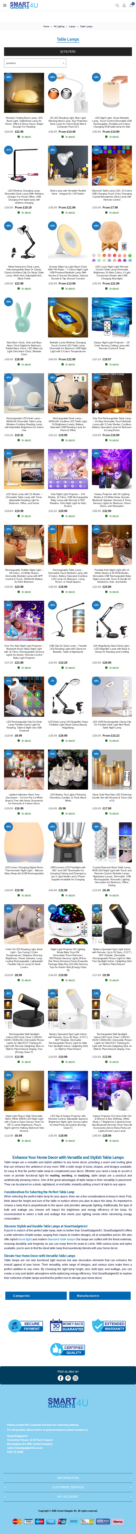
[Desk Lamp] (68, 166)
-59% (8, 301)
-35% (8, 754)
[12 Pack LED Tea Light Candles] (68, 770)
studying (83, 1175)
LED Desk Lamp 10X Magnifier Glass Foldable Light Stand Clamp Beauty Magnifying (68, 724)
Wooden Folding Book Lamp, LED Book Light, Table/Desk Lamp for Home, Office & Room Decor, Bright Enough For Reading (24, 122)
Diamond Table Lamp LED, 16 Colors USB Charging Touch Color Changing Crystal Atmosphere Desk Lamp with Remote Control (112, 195)
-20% (52, 826)
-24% (96, 529)
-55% (96, 754)
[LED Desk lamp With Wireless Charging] (24, 166)
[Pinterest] (68, 1378)
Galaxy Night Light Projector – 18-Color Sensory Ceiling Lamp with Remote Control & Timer (112, 345)
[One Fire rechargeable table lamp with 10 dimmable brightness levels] (112, 393)
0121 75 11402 (15, 1451)
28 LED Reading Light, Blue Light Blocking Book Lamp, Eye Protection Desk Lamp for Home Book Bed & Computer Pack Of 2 (68, 122)
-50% (96, 301)
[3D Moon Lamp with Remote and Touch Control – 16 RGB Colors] (112, 241)
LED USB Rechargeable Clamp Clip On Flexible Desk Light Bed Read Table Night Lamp (112, 724)
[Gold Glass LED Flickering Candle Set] (112, 770)
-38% (8, 77)
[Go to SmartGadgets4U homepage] (68, 1406)
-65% (96, 681)
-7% (52, 681)
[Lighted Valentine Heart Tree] (24, 770)
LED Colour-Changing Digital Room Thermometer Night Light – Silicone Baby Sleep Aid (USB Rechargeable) (24, 870)
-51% (96, 377)
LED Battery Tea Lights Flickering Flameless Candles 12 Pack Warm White (68, 797)
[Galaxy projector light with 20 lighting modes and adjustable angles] (112, 469)
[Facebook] (60, 1378)
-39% (52, 150)
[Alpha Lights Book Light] (24, 93)
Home (46, 26)
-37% (8, 529)
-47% (8, 150)
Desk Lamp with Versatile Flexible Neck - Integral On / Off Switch (68, 192)
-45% (96, 453)
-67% (52, 301)
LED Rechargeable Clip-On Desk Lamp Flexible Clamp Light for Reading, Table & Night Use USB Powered (24, 726)
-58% (96, 77)
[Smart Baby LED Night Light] (24, 842)
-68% (52, 77)
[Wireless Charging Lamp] (68, 317)
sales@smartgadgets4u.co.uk (24, 1447)
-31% (8, 453)
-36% (8, 605)
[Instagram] (75, 1378)
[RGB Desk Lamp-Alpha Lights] (112, 93)
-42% (96, 1075)
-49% (52, 529)
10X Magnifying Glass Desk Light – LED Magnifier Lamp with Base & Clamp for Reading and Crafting (112, 648)
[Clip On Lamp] (68, 93)
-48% (8, 225)
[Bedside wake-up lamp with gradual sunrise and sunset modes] (68, 241)
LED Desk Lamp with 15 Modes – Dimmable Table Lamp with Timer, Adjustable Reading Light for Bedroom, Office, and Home (24, 498)
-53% (96, 150)
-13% (96, 993)
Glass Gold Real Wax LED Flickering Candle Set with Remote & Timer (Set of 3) (112, 797)
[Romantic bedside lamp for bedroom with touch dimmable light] (68, 545)
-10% (96, 605)
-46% (8, 993)
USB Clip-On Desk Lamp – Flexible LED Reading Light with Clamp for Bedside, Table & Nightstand (68, 648)
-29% (96, 225)
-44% (8, 908)
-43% (52, 908)
